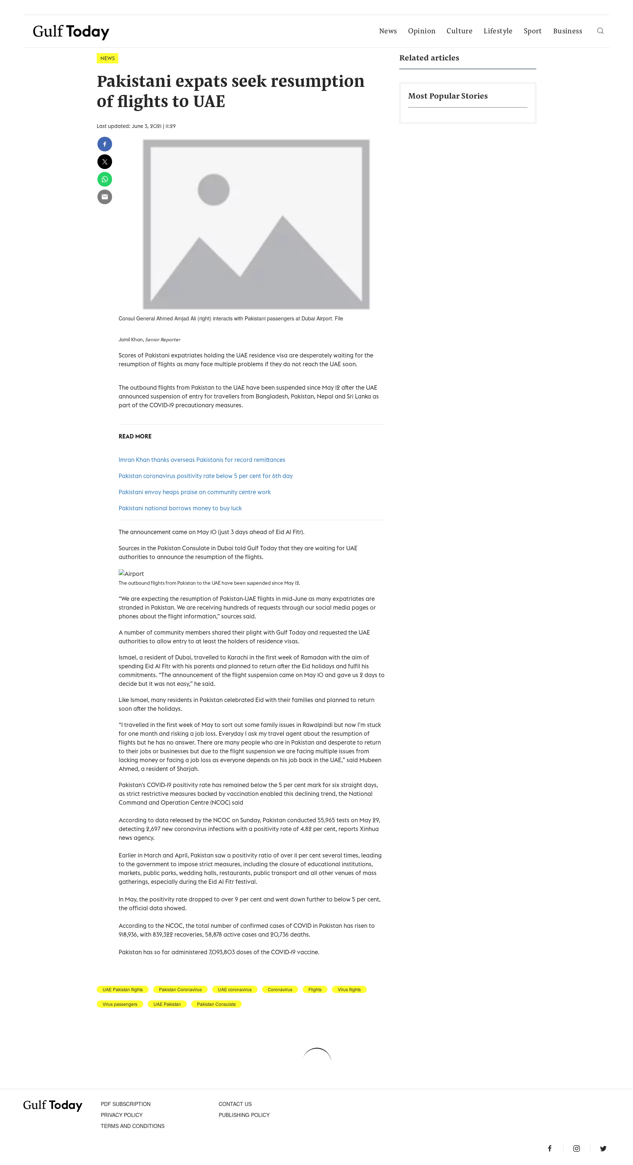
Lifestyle (498, 31)
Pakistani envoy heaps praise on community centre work (195, 492)
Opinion (422, 31)
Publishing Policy (244, 1114)
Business (567, 31)
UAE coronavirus (235, 989)
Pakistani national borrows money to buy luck (180, 508)
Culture (460, 31)
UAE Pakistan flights (123, 989)
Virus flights (349, 989)
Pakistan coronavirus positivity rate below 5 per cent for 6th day (206, 475)
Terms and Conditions (132, 1125)
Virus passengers (120, 1004)
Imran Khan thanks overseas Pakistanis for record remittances (202, 459)
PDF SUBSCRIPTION (126, 1103)
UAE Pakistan (167, 1004)
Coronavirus (280, 989)
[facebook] (104, 144)
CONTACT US (235, 1103)
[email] (104, 197)
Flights (315, 989)
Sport (533, 31)
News (388, 31)
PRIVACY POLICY (121, 1114)
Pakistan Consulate (216, 1004)
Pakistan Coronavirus (180, 989)
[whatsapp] (104, 179)
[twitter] (104, 161)
